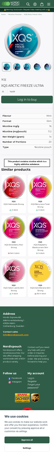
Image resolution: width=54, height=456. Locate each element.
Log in (31, 378)
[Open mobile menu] (48, 4)
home (3, 14)
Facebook (17, 378)
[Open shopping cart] (41, 4)
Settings (27, 448)
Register (32, 381)
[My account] (35, 4)
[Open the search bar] (28, 4)
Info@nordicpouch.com (15, 335)
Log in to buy (27, 99)
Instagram (17, 381)
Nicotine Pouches (14, 14)
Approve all (27, 440)
